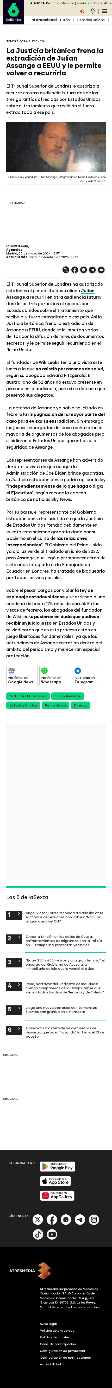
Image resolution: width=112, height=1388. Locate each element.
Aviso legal (48, 1324)
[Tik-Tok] (38, 1238)
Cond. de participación (58, 1344)
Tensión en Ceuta (89, 3)
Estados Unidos (91, 20)
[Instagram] (94, 1224)
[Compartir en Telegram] (92, 272)
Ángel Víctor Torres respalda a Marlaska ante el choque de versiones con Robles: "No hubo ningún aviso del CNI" (64, 917)
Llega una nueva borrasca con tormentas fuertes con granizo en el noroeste (61, 1009)
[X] (65, 272)
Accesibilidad (50, 1364)
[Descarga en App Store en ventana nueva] (55, 1185)
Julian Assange (67, 696)
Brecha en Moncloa (60, 3)
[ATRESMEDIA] (56, 1271)
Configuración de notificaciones (65, 1357)
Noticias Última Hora (28, 696)
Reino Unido (55, 705)
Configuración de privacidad (62, 1351)
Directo (80, 705)
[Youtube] (52, 1238)
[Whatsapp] (65, 1224)
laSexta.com (17, 246)
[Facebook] (51, 1224)
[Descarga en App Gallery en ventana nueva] (57, 1199)
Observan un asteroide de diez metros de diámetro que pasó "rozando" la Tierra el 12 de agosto (65, 1032)
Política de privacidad (57, 1330)
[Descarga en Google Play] (57, 1170)
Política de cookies (55, 1337)
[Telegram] (79, 1224)
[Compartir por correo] (101, 272)
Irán (66, 20)
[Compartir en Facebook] (74, 272)
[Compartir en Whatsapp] (83, 272)
